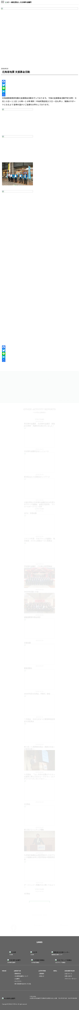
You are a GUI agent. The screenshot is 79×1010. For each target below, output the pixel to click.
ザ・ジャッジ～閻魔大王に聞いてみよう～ (39, 886)
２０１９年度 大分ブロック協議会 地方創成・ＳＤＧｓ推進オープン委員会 (39, 539)
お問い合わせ (68, 976)
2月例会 (27, 804)
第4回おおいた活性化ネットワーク (37, 477)
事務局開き (28, 668)
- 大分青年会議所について (21, 976)
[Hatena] (39, 91)
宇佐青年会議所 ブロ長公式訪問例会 (38, 566)
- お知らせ (41, 976)
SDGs (55, 971)
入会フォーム (68, 973)
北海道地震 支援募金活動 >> (67, 400)
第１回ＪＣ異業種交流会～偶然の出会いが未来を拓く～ (39, 748)
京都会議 (27, 643)
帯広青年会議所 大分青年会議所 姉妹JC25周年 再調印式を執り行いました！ (39, 425)
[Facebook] (39, 81)
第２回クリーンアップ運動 (34, 830)
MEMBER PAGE (70, 971)
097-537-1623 (63, 998)
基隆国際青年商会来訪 (32, 617)
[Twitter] (39, 85)
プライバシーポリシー (71, 978)
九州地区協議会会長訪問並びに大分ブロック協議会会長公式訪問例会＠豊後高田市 (39, 857)
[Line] (39, 88)
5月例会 (27, 893)
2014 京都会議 (30, 513)
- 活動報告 (41, 973)
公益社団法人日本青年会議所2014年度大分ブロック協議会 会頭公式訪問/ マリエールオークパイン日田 (39, 504)
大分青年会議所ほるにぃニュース (36, 451)
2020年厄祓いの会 (31, 592)
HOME (4, 971)
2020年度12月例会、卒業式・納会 (37, 694)
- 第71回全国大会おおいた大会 (22, 984)
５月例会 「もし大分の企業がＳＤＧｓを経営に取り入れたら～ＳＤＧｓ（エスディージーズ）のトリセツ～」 (39, 776)
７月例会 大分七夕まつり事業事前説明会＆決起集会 (39, 720)
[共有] (39, 94)
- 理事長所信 (17, 973)
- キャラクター (18, 981)
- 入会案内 (17, 978)
